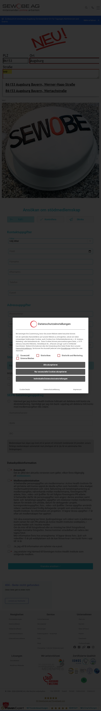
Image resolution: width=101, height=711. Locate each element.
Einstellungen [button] (66, 348)
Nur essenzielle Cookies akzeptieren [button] (50, 372)
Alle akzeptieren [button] (50, 365)
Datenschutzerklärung (24, 348)
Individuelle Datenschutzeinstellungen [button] (50, 379)
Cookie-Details (24, 389)
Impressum (77, 389)
